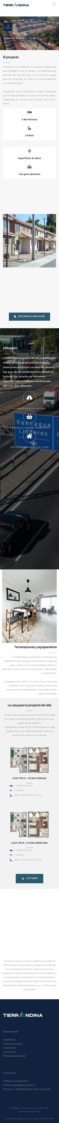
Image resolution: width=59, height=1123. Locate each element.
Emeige (37, 1111)
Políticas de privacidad (14, 1056)
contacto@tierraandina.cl (22, 1085)
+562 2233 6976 (20, 1081)
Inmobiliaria (9, 1040)
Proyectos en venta (12, 1044)
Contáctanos (9, 1052)
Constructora (9, 1048)
